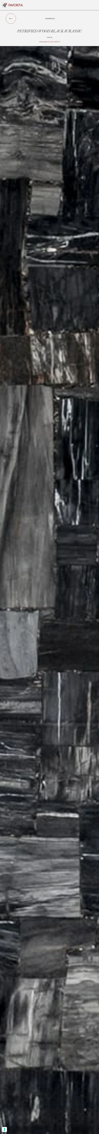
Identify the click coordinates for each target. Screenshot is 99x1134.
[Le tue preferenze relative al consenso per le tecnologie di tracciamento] (4, 1129)
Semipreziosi (50, 18)
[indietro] (11, 18)
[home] (16, 5)
